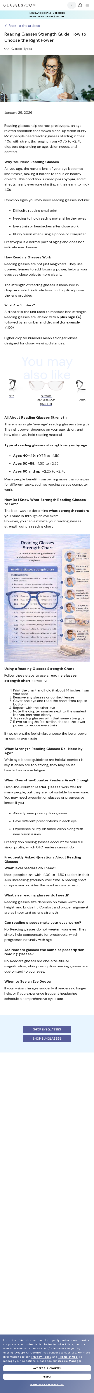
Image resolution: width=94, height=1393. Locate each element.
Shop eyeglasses (47, 1029)
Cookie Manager (70, 1361)
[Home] (19, 5)
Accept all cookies (47, 1368)
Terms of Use (67, 1357)
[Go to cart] (79, 5)
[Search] (70, 5)
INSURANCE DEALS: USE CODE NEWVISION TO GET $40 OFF (47, 15)
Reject (47, 1376)
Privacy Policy (41, 1357)
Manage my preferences (47, 1384)
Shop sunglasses (47, 1038)
